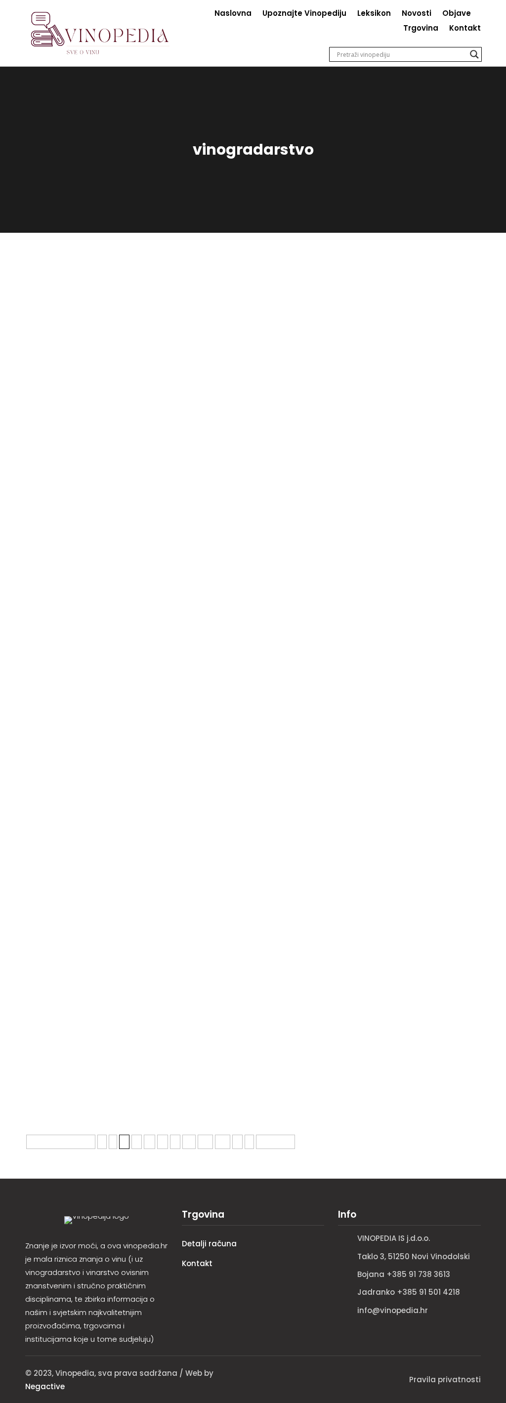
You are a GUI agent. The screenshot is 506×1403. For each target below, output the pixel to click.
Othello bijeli (54, 972)
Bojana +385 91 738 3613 (403, 1274)
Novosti (416, 14)
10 (189, 1142)
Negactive (45, 1386)
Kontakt (465, 29)
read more (47, 323)
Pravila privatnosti (445, 1379)
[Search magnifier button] (474, 54)
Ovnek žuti (50, 711)
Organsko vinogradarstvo (87, 1060)
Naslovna (233, 14)
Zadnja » (275, 1142)
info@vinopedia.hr (392, 1310)
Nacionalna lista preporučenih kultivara (119, 536)
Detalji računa (209, 1243)
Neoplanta (50, 274)
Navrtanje (48, 449)
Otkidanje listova (65, 798)
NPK (34, 624)
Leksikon (374, 14)
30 (222, 1142)
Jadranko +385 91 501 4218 (408, 1292)
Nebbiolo (46, 362)
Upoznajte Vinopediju (304, 14)
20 (205, 1142)
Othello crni (52, 885)
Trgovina (420, 29)
